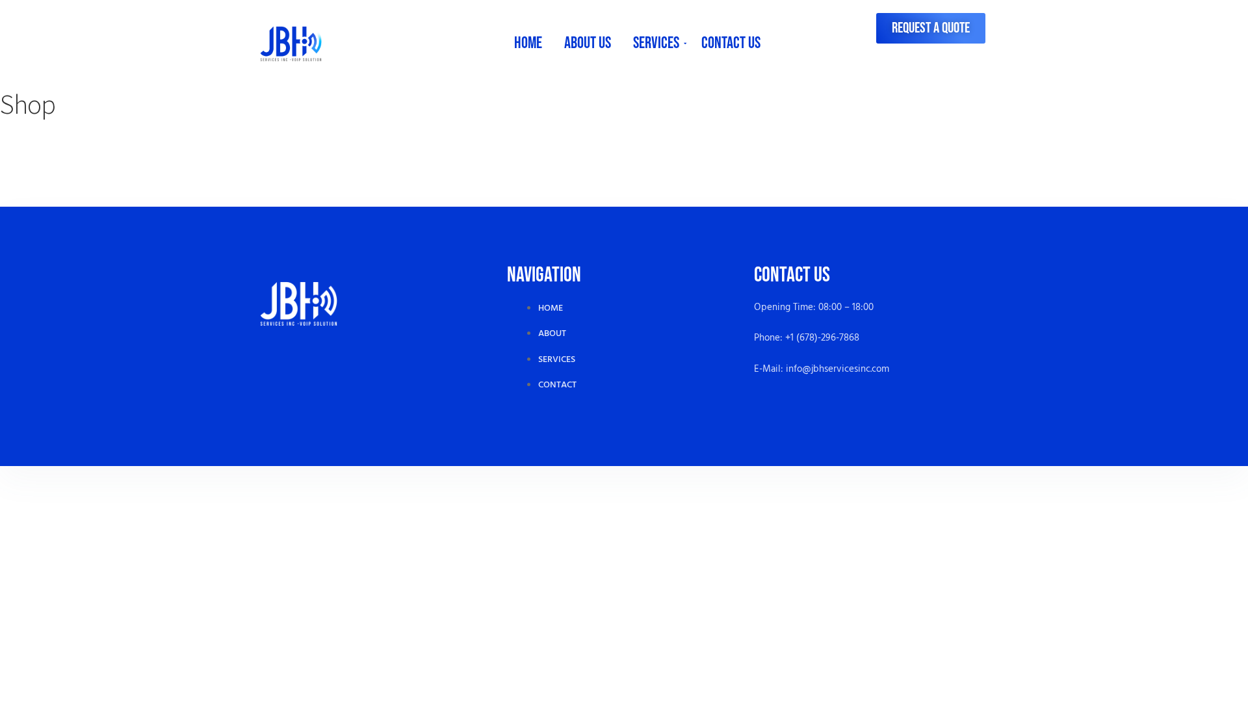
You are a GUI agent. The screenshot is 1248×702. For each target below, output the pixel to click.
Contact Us (730, 43)
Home (528, 43)
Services (656, 43)
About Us (587, 43)
